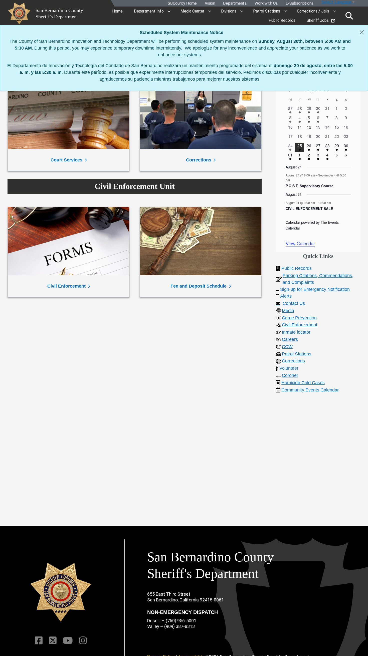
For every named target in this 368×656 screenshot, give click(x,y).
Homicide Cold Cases (303, 382)
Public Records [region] (282, 20)
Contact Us (294, 303)
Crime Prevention (299, 317)
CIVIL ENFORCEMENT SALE (309, 208)
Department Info (149, 11)
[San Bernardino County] (61, 592)
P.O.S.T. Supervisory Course (309, 185)
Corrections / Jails (313, 11)
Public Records (296, 268)
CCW (287, 346)
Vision (210, 3)
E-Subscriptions (299, 3)
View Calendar (300, 243)
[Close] (362, 32)
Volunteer (288, 368)
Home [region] (117, 11)
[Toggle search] (349, 16)
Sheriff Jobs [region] (318, 20)
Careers (290, 339)
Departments (234, 3)
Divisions (228, 11)
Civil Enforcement (299, 324)
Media (288, 310)
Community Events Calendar (310, 389)
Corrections (293, 360)
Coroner (290, 375)
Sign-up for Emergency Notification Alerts (315, 293)
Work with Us (265, 3)
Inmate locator (296, 332)
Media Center (192, 11)
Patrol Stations (266, 11)
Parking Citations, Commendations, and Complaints (318, 279)
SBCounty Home (182, 3)
